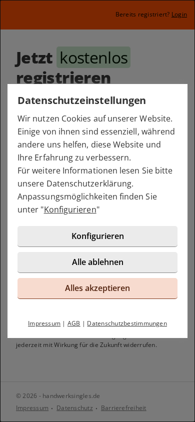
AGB (74, 323)
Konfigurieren (70, 209)
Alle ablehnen (98, 262)
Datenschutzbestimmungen (127, 323)
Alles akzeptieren (97, 288)
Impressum (44, 323)
